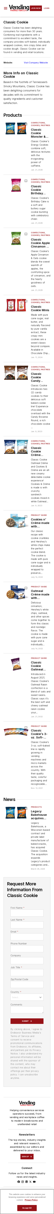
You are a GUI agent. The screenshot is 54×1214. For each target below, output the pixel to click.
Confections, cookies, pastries (40, 124)
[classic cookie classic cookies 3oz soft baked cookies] (16, 732)
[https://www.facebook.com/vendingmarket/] (18, 1181)
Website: (8, 62)
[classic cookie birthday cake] (16, 185)
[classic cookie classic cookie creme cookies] (16, 447)
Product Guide (39, 515)
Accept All (27, 1208)
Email (14, 931)
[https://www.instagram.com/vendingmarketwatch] (22, 1181)
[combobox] (27, 997)
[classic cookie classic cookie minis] (16, 306)
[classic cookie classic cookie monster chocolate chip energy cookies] (16, 129)
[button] (5, 8)
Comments (16, 1004)
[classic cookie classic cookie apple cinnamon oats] (16, 238)
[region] (27, 1201)
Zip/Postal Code (19, 979)
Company (16, 955)
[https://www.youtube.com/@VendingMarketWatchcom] (34, 1181)
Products (36, 807)
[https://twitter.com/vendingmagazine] (30, 1181)
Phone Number (19, 943)
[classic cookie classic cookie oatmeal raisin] (16, 664)
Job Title (16, 967)
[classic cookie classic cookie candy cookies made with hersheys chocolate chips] (16, 373)
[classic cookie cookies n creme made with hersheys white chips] (16, 521)
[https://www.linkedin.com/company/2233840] (26, 1181)
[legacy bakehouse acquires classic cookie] (16, 813)
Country (16, 991)
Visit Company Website (36, 62)
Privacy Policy (31, 1200)
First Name (17, 907)
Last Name (17, 919)
